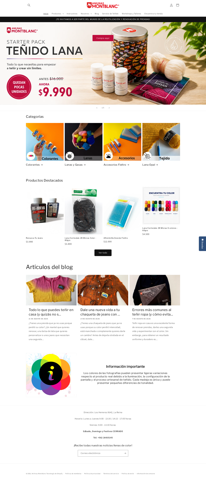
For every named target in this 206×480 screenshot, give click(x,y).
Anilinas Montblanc (39, 474)
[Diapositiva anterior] (97, 108)
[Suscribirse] (125, 453)
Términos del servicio (111, 474)
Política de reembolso (73, 474)
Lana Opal (148, 164)
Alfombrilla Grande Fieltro (116, 238)
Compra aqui (103, 38)
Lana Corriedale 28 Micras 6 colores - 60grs (160, 229)
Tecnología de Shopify (54, 474)
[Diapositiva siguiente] (109, 108)
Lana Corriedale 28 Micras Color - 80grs (80, 239)
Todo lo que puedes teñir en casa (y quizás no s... (51, 312)
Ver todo (103, 252)
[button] (29, 5)
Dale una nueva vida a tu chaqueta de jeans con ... (100, 312)
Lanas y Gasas (74, 164)
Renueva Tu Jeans (34, 238)
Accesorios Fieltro (115, 164)
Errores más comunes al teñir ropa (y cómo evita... (152, 312)
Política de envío (128, 474)
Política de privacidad (92, 474)
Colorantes (33, 164)
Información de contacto (146, 474)
